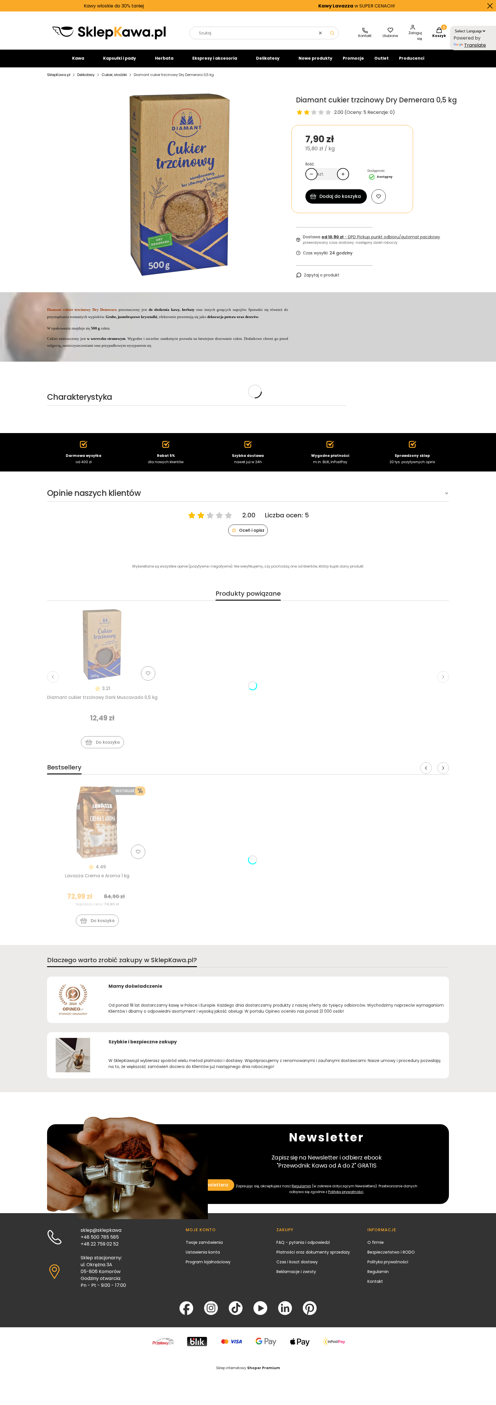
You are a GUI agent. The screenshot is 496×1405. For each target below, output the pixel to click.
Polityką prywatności (345, 1191)
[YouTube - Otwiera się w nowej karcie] (260, 1308)
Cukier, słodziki (114, 74)
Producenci (411, 58)
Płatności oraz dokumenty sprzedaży (313, 1252)
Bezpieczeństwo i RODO (391, 1252)
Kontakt (375, 1281)
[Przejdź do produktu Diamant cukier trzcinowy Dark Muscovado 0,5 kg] (102, 644)
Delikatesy (268, 58)
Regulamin (301, 1186)
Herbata (164, 58)
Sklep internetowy (248, 1367)
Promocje (353, 58)
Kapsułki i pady (119, 58)
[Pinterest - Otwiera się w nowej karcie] (310, 1308)
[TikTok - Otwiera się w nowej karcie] (236, 1308)
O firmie (375, 1242)
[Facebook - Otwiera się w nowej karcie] (186, 1308)
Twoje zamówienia (204, 1242)
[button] (332, 33)
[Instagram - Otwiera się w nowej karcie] (211, 1308)
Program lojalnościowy (208, 1262)
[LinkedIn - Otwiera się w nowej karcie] (285, 1308)
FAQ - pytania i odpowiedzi (303, 1242)
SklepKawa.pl (58, 74)
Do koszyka (108, 742)
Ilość (309, 164)
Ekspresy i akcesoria (214, 58)
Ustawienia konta (203, 1252)
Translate (475, 45)
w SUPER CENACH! (290, 6)
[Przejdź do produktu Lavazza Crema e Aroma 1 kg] (97, 822)
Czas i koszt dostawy (297, 1262)
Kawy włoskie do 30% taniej (47, 6)
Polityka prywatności (387, 1262)
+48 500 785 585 (100, 1237)
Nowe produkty (315, 58)
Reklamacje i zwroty (296, 1272)
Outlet (381, 58)
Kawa (78, 58)
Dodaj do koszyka (340, 196)
